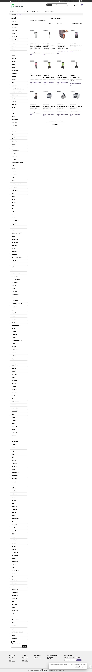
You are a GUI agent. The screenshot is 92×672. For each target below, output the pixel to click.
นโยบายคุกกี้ (77, 667)
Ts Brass (14, 488)
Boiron (13, 64)
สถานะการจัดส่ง (37, 659)
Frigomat (14, 175)
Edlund (13, 144)
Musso (13, 316)
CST (13, 110)
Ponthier (14, 368)
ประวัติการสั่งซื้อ (25, 657)
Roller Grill (14, 411)
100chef (14, 21)
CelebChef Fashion (17, 92)
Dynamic (14, 141)
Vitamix (14, 512)
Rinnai (13, 399)
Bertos (13, 61)
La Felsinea (15, 589)
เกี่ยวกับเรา (11, 657)
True (13, 485)
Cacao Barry (15, 70)
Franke (13, 169)
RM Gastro (14, 580)
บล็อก (10, 660)
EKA (13, 147)
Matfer (13, 288)
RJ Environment (16, 402)
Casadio (14, 80)
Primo (13, 377)
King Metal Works (16, 233)
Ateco (13, 49)
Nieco (13, 322)
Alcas (13, 34)
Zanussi (14, 531)
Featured (50, 23)
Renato (14, 396)
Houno (13, 202)
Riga (13, 601)
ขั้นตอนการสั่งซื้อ (31, 11)
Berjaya (14, 58)
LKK (13, 267)
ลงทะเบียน (79, 660)
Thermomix (15, 475)
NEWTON (14, 543)
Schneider (14, 426)
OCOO (13, 564)
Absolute (14, 30)
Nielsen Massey (16, 325)
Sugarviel (14, 454)
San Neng (14, 420)
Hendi (13, 193)
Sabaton (14, 417)
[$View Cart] (81, 5)
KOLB (13, 248)
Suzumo (14, 460)
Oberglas (14, 334)
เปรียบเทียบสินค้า (25, 661)
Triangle (14, 482)
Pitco (13, 362)
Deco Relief (15, 126)
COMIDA (14, 101)
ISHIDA (13, 212)
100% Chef (14, 598)
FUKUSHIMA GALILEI (17, 632)
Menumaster (15, 294)
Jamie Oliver (15, 221)
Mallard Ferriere (16, 279)
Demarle (14, 129)
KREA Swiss (15, 595)
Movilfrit (14, 313)
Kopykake (14, 251)
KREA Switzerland (16, 258)
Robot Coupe (15, 408)
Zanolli (13, 528)
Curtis (13, 116)
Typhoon (14, 500)
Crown (13, 107)
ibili (13, 205)
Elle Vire (14, 159)
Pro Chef (14, 383)
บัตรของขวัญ (24, 660)
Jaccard (14, 218)
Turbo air (14, 494)
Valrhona (14, 506)
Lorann (13, 270)
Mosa (13, 310)
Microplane (15, 301)
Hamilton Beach (16, 184)
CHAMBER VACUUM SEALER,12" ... (63, 107)
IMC (13, 208)
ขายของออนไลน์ (36, 670)
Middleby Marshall (17, 304)
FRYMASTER (15, 552)
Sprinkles (14, 445)
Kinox (13, 236)
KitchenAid (15, 242)
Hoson (13, 196)
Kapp (13, 230)
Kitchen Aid (15, 239)
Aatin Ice (14, 27)
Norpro (14, 328)
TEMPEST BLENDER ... (35, 76)
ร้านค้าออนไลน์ (30, 670)
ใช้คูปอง (24, 646)
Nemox (14, 319)
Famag (13, 574)
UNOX (13, 534)
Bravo (13, 67)
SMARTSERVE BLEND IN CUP (61, 46)
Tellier (13, 469)
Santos (13, 423)
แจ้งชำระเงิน (40, 11)
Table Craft (15, 463)
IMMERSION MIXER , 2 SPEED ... (49, 46)
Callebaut (14, 73)
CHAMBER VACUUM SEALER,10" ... (49, 107)
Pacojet (14, 347)
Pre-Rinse (14, 374)
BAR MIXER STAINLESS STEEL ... (75, 76)
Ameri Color (15, 40)
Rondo (13, 414)
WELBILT (14, 558)
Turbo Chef (15, 497)
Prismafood (15, 380)
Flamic (13, 165)
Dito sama (14, 135)
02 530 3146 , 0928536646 (17, 1)
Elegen (13, 153)
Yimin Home (15, 620)
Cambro (14, 76)
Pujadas (14, 386)
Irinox (13, 635)
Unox (13, 503)
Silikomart (14, 432)
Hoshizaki (14, 638)
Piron (13, 359)
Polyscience (15, 365)
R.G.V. (13, 586)
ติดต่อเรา (59, 11)
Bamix (13, 55)
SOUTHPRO (15, 442)
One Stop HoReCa (17, 340)
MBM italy (14, 291)
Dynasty (14, 617)
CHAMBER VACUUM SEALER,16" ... (76, 107)
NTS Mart (14, 331)
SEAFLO (14, 429)
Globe (13, 181)
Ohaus (13, 337)
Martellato (14, 282)
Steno (13, 448)
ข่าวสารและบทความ (50, 11)
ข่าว (10, 659)
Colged (14, 98)
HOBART (14, 549)
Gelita (13, 178)
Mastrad (14, 285)
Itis (12, 215)
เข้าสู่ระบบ (62, 1)
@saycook (81, 1)
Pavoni (13, 353)
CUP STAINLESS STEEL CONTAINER (35, 46)
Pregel (13, 371)
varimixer (14, 509)
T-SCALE (14, 491)
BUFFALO (14, 540)
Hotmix (14, 199)
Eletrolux (14, 156)
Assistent (14, 46)
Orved (13, 343)
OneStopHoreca (16, 571)
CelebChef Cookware (17, 89)
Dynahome (15, 138)
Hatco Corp (15, 187)
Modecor (14, 307)
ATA (13, 614)
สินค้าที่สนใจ (75, 1)
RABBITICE (14, 390)
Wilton (13, 515)
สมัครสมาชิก (67, 1)
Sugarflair (14, 451)
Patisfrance (15, 350)
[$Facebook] (80, 1)
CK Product (15, 95)
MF (12, 297)
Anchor (14, 43)
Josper (13, 224)
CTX (13, 113)
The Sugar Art (15, 472)
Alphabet (14, 37)
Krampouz (14, 254)
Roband (14, 405)
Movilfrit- (14, 583)
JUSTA (13, 227)
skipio (13, 439)
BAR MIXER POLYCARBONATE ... (49, 76)
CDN (13, 83)
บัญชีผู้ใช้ (77, 5)
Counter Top (15, 610)
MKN (13, 629)
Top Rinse (14, 479)
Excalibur (14, 604)
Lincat (13, 264)
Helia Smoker (15, 190)
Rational (14, 393)
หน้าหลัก (12, 11)
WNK (13, 521)
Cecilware (14, 86)
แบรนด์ (22, 11)
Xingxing (14, 525)
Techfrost (14, 466)
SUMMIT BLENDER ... (76, 45)
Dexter (13, 132)
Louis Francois (15, 273)
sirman (13, 436)
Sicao (13, 537)
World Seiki (15, 592)
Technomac (15, 555)
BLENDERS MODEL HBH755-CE (35, 107)
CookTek (14, 104)
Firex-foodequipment (17, 162)
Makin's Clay (15, 276)
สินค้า (17, 11)
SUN (13, 457)
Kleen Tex (14, 245)
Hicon (13, 623)
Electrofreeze (15, 150)
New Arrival (60, 23)
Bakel (13, 52)
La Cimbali (14, 261)
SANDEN (14, 626)
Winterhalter (15, 518)
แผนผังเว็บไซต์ (12, 661)
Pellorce (14, 356)
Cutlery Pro (15, 119)
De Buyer (14, 123)
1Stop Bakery (15, 24)
